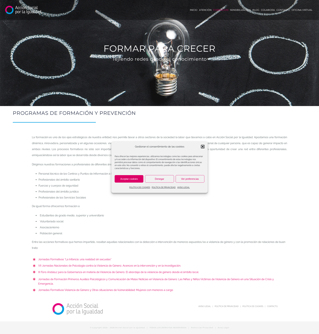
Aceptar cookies (129, 178)
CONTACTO (272, 306)
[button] (202, 146)
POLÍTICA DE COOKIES (139, 187)
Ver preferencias (190, 178)
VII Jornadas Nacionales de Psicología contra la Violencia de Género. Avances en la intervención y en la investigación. (109, 265)
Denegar (159, 178)
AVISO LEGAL (183, 187)
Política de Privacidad (202, 328)
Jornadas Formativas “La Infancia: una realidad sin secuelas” (74, 259)
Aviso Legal (223, 328)
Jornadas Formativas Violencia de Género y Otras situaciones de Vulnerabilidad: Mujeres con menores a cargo (105, 290)
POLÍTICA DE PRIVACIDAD (164, 187)
